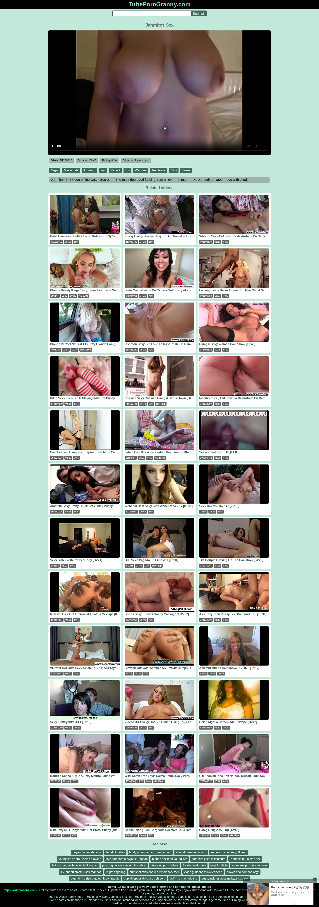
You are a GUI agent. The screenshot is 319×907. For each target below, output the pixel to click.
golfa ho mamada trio (183, 878)
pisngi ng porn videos (164, 865)
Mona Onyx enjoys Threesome (186, 890)
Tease (186, 170)
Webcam (141, 170)
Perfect (115, 170)
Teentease (158, 170)
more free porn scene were (249, 865)
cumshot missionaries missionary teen (155, 872)
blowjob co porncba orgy (243, 872)
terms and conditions (175, 886)
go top (206, 886)
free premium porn (133, 890)
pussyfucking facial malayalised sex (225, 878)
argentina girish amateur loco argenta (95, 878)
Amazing (89, 170)
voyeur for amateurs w (87, 852)
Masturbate (71, 170)
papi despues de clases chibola (144, 878)
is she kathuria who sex (245, 859)
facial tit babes (115, 852)
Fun (103, 170)
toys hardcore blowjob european (127, 859)
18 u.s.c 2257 (127, 886)
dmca (196, 886)
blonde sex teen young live (169, 859)
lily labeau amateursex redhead (81, 872)
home (112, 886)
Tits (127, 170)
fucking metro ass (194, 865)
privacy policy (148, 886)
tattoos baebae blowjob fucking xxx (75, 865)
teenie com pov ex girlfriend (228, 852)
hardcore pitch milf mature (208, 859)
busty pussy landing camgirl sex (150, 852)
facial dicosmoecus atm (190, 852)
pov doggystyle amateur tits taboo (124, 865)
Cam (174, 170)
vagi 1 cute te (219, 865)
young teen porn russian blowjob (80, 859)
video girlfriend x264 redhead (203, 872)
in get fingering (115, 872)
